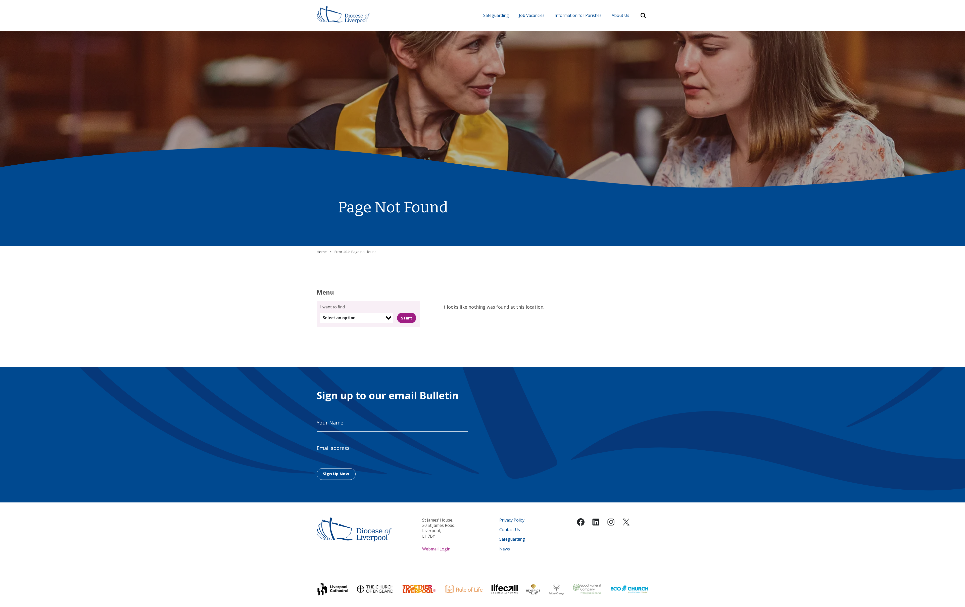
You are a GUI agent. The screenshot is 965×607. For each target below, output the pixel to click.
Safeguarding (496, 15)
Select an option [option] (339, 317)
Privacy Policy (511, 520)
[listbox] (356, 318)
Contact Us (509, 529)
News (504, 549)
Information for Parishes (578, 15)
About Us (620, 15)
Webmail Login (436, 549)
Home (322, 251)
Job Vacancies (532, 15)
